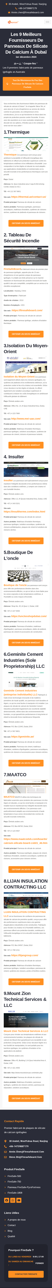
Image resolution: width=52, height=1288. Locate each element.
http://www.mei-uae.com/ (25, 418)
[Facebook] (6, 1200)
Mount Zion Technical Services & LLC (26, 1031)
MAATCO (9, 796)
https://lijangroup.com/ (24, 955)
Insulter (8, 480)
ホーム (17, 63)
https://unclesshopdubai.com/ (29, 616)
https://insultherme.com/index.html (24, 511)
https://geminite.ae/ (22, 736)
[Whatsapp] (12, 1200)
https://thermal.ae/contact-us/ (28, 196)
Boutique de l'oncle (15, 585)
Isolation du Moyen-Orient (19, 376)
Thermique (10, 154)
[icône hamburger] (47, 22)
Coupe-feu (30, 63)
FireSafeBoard (12, 269)
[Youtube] (18, 1200)
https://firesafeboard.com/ (27, 310)
